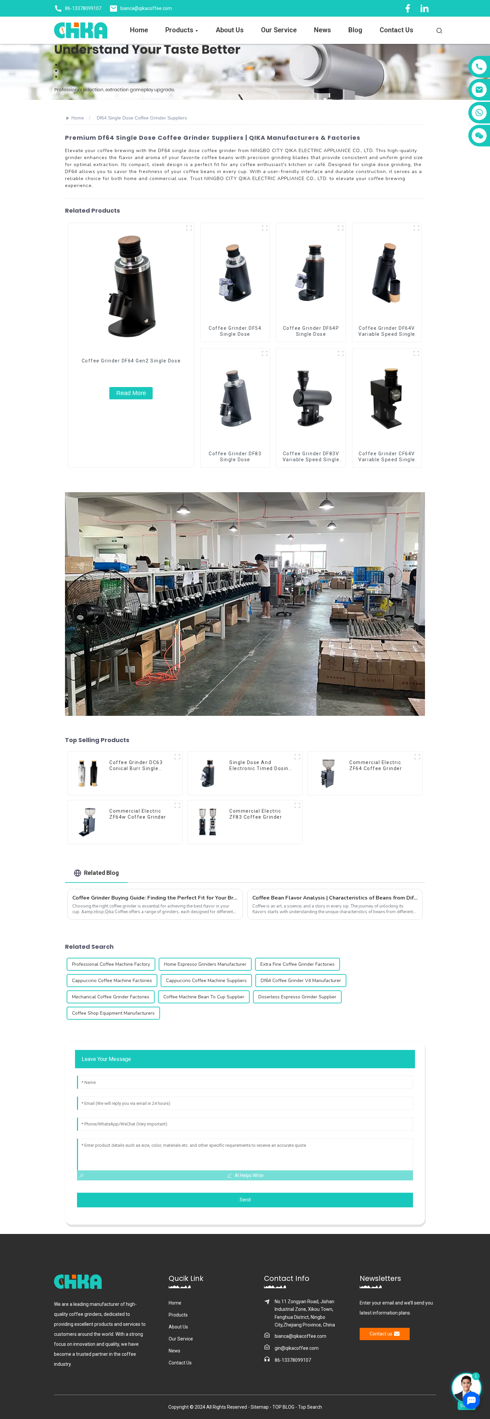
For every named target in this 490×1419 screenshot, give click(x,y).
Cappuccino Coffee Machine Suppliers (206, 980)
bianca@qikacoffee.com (300, 1336)
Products (178, 1315)
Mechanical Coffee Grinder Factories (110, 997)
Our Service (181, 1338)
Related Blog (101, 872)
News (174, 1350)
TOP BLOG (283, 1407)
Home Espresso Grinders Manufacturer (205, 964)
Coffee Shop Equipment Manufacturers (113, 1013)
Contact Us (180, 1362)
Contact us (381, 1333)
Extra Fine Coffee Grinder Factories (297, 964)
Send (245, 1199)
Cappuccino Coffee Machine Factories (112, 980)
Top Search (310, 1407)
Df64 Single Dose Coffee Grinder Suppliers (142, 117)
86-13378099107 (293, 1360)
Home (77, 117)
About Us (178, 1326)
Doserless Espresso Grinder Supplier (297, 997)
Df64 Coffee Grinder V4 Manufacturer (301, 980)
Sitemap (260, 1407)
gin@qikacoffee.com (297, 1348)
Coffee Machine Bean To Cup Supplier (203, 997)
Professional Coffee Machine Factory (111, 964)
